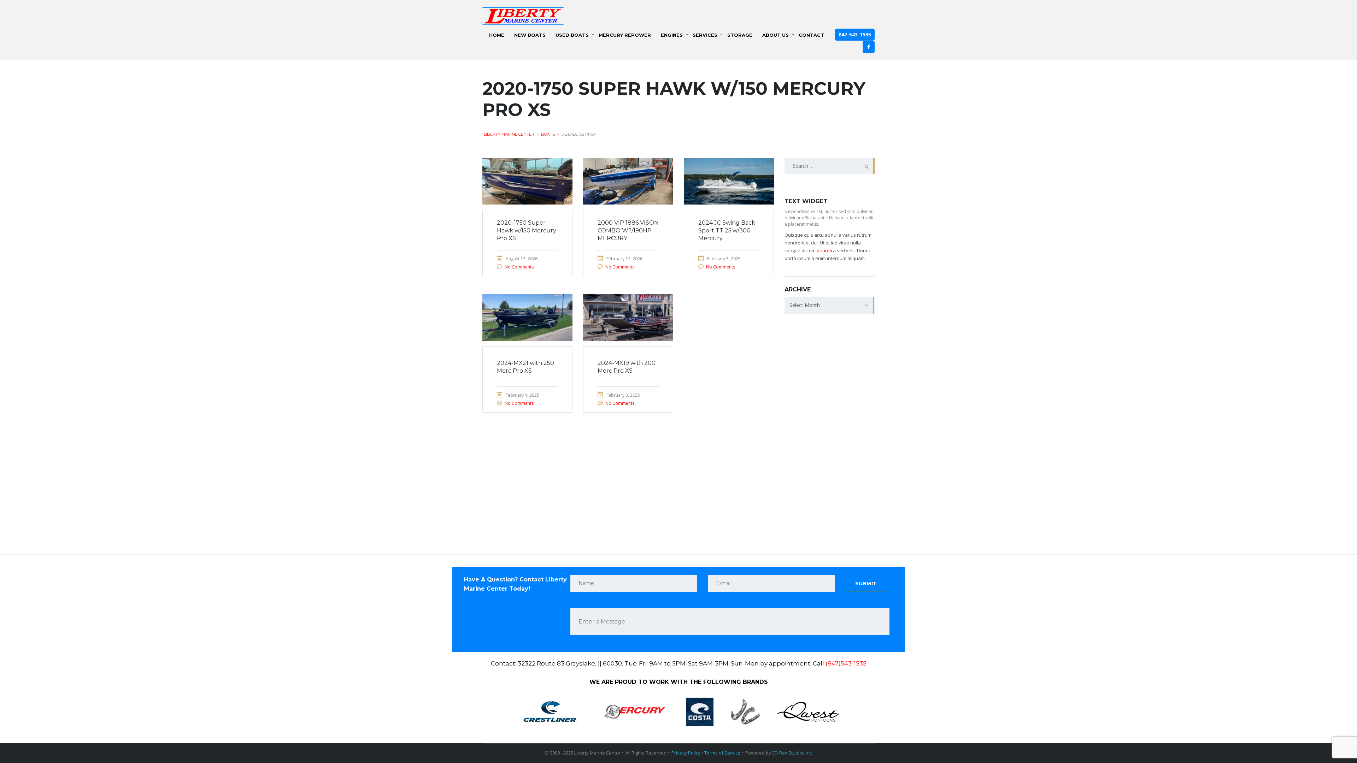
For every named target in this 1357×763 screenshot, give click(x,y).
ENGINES (672, 35)
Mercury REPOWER (625, 35)
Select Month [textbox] (804, 305)
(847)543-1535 (846, 663)
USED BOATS (572, 35)
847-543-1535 (855, 34)
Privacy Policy (685, 753)
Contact (811, 35)
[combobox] (830, 305)
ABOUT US (775, 35)
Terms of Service (722, 753)
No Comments (519, 267)
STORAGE (739, 35)
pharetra (826, 250)
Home (496, 35)
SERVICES (705, 35)
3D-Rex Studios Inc (792, 753)
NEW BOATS (530, 35)
